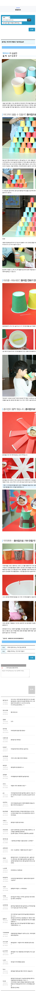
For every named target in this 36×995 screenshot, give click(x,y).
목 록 (31, 29)
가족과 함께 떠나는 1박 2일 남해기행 (16, 647)
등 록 (31, 689)
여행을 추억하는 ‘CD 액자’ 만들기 (15, 651)
